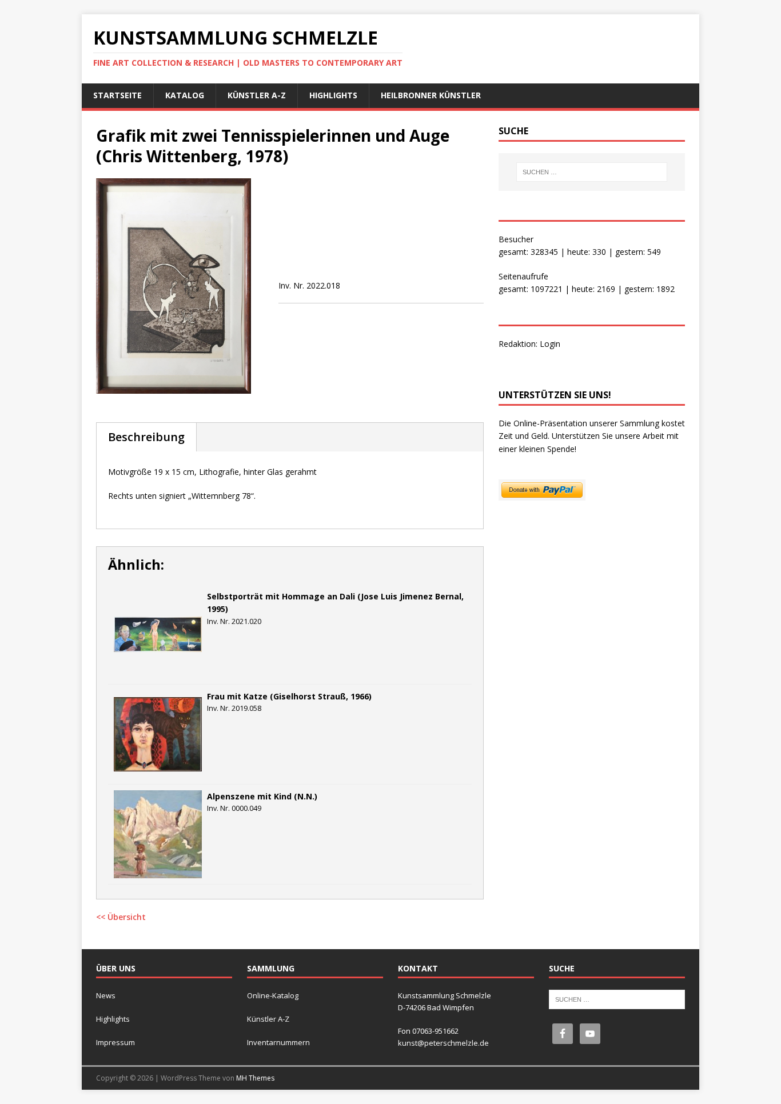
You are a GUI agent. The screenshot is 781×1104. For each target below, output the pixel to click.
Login (550, 343)
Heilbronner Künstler (431, 95)
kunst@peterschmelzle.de (443, 1043)
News (105, 995)
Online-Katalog (272, 995)
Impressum (115, 1042)
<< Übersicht (121, 916)
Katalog (184, 95)
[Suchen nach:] (592, 172)
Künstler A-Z (257, 95)
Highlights (333, 95)
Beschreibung (146, 437)
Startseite (117, 95)
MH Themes (255, 1078)
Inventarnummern (278, 1042)
